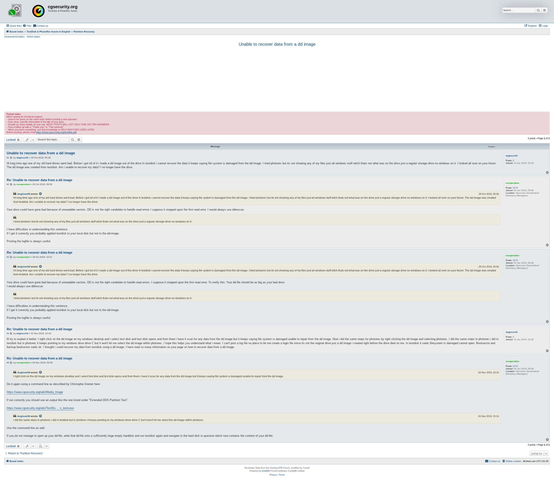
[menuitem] (27, 25)
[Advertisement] (277, 79)
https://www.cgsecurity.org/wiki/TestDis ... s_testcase (40, 408)
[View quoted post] (41, 194)
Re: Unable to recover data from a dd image (39, 180)
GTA (280, 468)
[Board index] (26, 11)
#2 (8, 184)
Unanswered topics (14, 36)
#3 (8, 257)
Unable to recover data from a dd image (277, 44)
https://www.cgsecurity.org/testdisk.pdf (56, 132)
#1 (8, 157)
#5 (8, 362)
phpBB (265, 471)
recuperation (512, 183)
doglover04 (512, 156)
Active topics (33, 36)
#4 (8, 333)
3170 (515, 188)
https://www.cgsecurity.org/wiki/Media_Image (35, 392)
